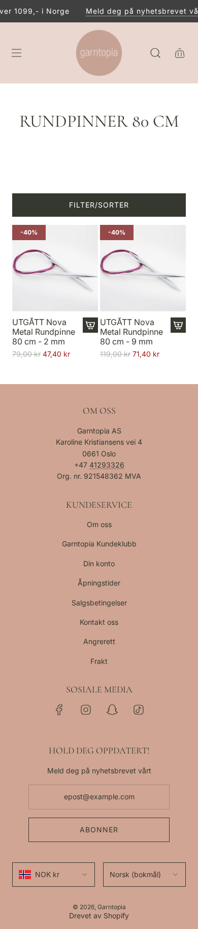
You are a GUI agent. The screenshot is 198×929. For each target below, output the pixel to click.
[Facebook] (59, 710)
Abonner (99, 829)
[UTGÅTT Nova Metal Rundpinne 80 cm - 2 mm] (55, 268)
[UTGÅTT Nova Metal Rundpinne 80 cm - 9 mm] (143, 268)
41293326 (106, 464)
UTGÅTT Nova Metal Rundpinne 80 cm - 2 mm (43, 331)
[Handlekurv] (180, 53)
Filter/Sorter (99, 204)
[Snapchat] (112, 710)
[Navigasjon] (16, 53)
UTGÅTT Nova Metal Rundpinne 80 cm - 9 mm (131, 331)
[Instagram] (86, 710)
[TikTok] (138, 710)
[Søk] (155, 53)
